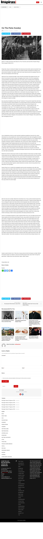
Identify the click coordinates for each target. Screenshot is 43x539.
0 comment (16, 30)
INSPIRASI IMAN (5, 428)
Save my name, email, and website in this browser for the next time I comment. (17, 378)
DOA (2, 418)
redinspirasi (6, 30)
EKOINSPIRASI (5, 420)
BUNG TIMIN (4, 415)
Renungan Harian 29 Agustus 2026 (8, 402)
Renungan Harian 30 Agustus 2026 (8, 400)
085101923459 (5, 472)
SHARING (3, 454)
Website (3, 373)
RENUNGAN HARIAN (6, 450)
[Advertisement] (22, 17)
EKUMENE (4, 422)
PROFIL (3, 446)
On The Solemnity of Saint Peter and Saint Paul (8, 321)
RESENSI (3, 452)
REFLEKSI (4, 448)
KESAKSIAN (4, 435)
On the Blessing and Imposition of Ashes (33, 337)
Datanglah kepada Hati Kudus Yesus (20, 321)
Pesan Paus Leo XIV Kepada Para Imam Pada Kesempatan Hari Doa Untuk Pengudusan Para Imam (34, 323)
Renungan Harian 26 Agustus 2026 (8, 409)
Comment (4, 355)
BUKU (3, 413)
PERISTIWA (4, 441)
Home (10, 7)
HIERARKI (4, 426)
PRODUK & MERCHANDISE (7, 443)
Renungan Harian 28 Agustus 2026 (8, 404)
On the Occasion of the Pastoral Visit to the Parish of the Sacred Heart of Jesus (21, 338)
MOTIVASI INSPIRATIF (6, 437)
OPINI (3, 439)
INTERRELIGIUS (5, 433)
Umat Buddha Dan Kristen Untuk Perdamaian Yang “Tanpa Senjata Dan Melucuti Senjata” (8, 338)
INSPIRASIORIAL (5, 430)
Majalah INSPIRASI (22, 520)
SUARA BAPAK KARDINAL (7, 456)
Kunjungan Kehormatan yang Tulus (12, 303)
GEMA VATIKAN (16, 7)
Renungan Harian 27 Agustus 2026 (8, 406)
